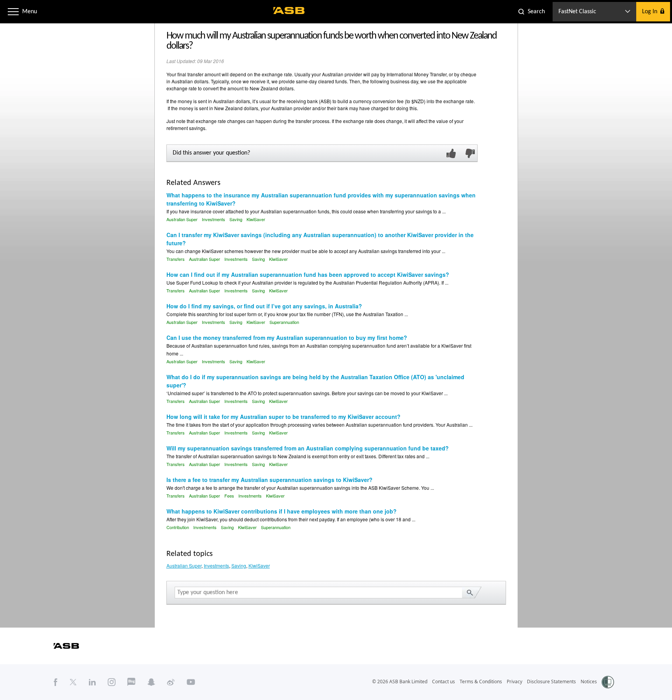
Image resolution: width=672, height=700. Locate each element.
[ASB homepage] (289, 10)
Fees (229, 495)
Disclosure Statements (551, 681)
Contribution (177, 527)
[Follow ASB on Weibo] (171, 681)
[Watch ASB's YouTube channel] (191, 681)
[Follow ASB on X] (73, 681)
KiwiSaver (256, 219)
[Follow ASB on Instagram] (112, 681)
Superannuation (284, 322)
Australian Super (182, 219)
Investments (213, 219)
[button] (13, 11)
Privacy (514, 681)
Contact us (443, 681)
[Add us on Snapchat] (151, 681)
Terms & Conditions (481, 681)
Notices (589, 681)
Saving (235, 219)
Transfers (175, 259)
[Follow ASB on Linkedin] (92, 681)
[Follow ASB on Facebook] (56, 681)
